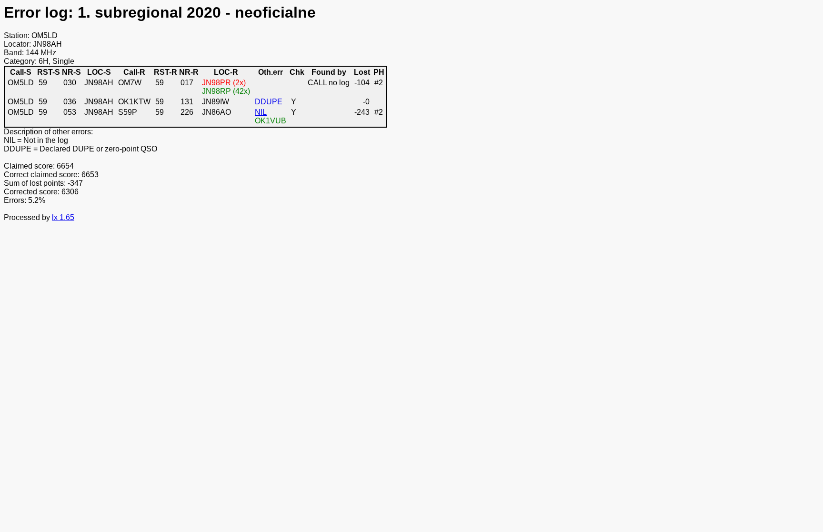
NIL (261, 112)
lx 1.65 (63, 217)
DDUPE (268, 102)
